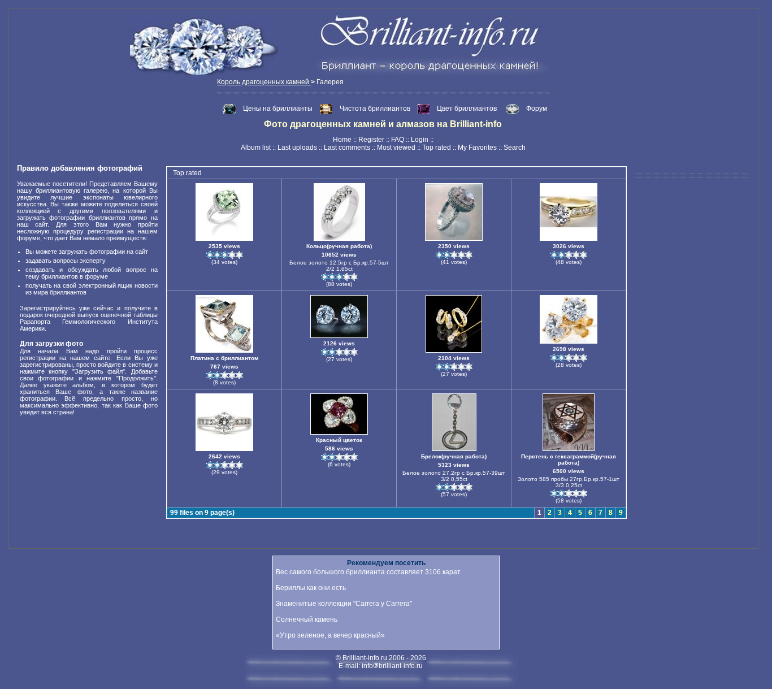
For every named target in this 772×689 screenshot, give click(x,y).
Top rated (436, 147)
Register (371, 140)
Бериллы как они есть (311, 588)
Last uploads (297, 147)
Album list (256, 147)
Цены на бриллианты (278, 108)
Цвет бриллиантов (467, 108)
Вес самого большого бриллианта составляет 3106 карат (368, 572)
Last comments (347, 147)
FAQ (397, 140)
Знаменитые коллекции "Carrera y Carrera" (344, 604)
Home (342, 140)
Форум (536, 108)
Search (515, 147)
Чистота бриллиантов (376, 108)
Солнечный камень (306, 619)
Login (419, 140)
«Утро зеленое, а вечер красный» (330, 635)
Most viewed (396, 147)
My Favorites (477, 147)
